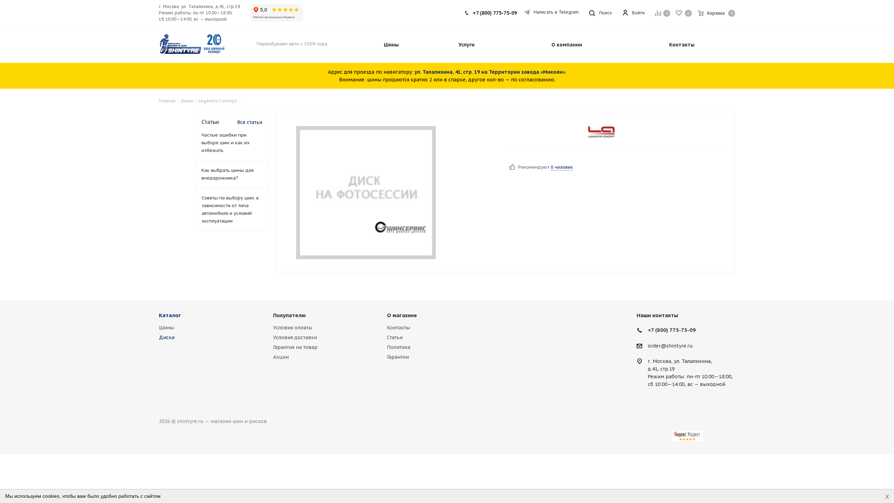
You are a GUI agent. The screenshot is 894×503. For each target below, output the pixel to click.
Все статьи (249, 122)
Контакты (398, 328)
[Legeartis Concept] (601, 131)
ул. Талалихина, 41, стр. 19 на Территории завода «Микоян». (490, 72)
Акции (281, 357)
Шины (166, 328)
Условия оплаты (292, 328)
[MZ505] (366, 192)
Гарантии (398, 357)
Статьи (395, 337)
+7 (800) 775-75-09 (495, 13)
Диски (167, 337)
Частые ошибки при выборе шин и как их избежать (225, 142)
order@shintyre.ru (670, 346)
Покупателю (289, 315)
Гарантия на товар (295, 347)
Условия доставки (295, 337)
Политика (398, 347)
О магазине (402, 315)
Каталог (170, 315)
